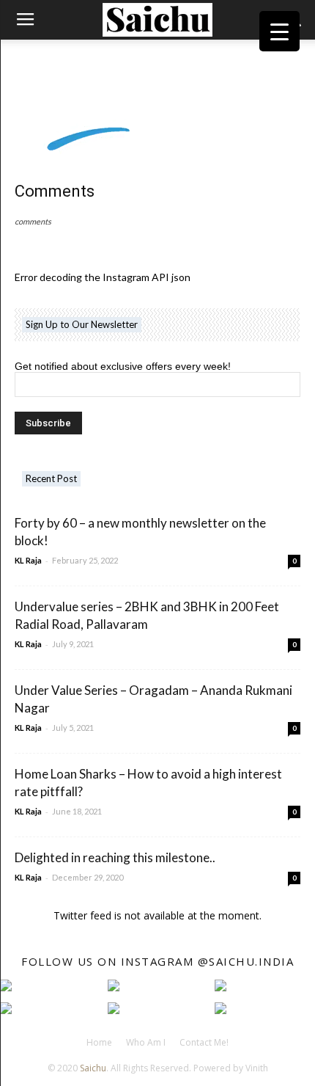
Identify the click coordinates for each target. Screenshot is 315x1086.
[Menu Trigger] (279, 31)
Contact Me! (204, 1042)
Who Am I (146, 1042)
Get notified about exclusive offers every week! (123, 366)
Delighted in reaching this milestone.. (115, 857)
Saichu (93, 1068)
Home (99, 1042)
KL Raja (28, 560)
